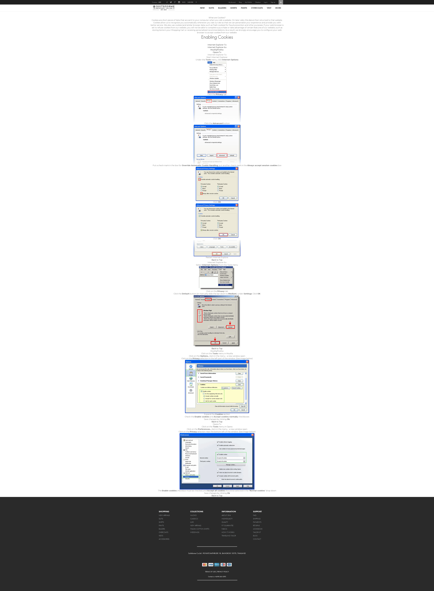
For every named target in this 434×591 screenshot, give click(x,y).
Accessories (164, 539)
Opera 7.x (217, 52)
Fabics (224, 529)
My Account (232, 2)
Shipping (257, 519)
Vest (269, 8)
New (202, 8)
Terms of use (210, 572)
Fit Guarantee (227, 525)
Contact (257, 539)
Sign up (273, 2)
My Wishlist (248, 2)
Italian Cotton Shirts (199, 529)
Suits (211, 8)
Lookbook (258, 529)
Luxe (192, 522)
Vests (161, 535)
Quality (225, 522)
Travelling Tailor (229, 535)
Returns (256, 525)
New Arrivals (164, 515)
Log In (265, 2)
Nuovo (193, 515)
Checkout (258, 2)
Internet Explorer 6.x (217, 47)
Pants (244, 8)
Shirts (233, 8)
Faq (254, 515)
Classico (194, 519)
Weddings (194, 532)
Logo (165, 8)
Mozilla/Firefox (217, 50)
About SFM (226, 515)
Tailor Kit (257, 532)
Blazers (222, 8)
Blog (183, 2)
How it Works (228, 532)
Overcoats (257, 8)
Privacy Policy (223, 572)
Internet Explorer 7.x (217, 45)
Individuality (227, 519)
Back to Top (217, 260)
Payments (257, 522)
